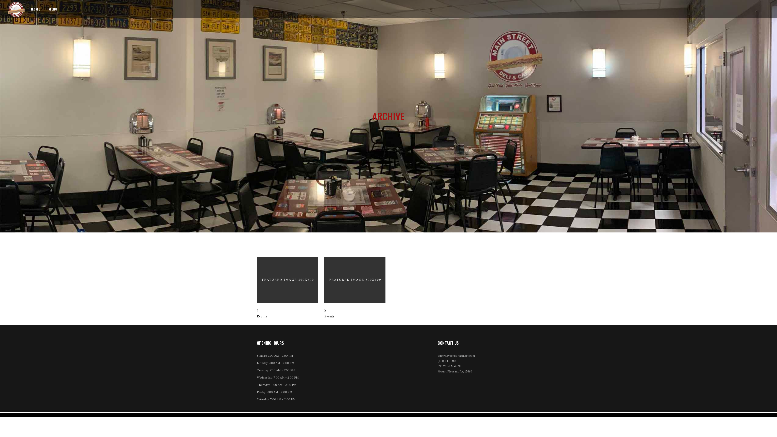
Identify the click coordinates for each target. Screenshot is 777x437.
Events (262, 316)
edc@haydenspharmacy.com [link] (456, 355)
